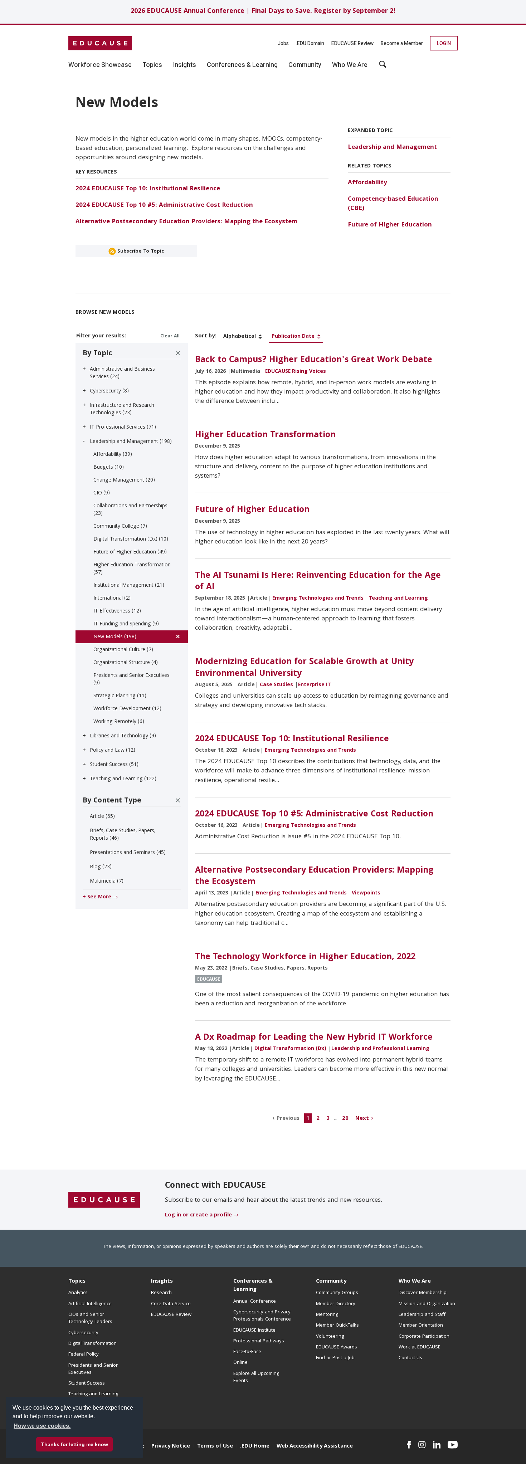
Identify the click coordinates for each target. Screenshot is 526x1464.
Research (161, 1293)
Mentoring (327, 1315)
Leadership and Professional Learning (380, 1049)
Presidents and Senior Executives (93, 1369)
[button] (417, 1447)
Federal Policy (83, 1354)
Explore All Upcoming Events (256, 1377)
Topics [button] (152, 65)
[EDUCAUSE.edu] (100, 43)
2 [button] (318, 1118)
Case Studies (276, 685)
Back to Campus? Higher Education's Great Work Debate (313, 360)
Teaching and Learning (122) (123, 779)
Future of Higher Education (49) (130, 552)
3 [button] (328, 1118)
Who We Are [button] (349, 65)
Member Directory (335, 1304)
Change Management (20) (124, 480)
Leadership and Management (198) (131, 442)
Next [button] (362, 1118)
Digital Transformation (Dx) (290, 1049)
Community (331, 1281)
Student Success (86, 1383)
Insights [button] (184, 65)
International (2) (112, 598)
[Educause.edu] (104, 1200)
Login (444, 43)
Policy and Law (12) (112, 750)
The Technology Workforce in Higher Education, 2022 (305, 957)
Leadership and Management (392, 147)
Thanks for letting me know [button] (74, 1444)
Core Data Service (171, 1304)
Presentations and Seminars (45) (128, 853)
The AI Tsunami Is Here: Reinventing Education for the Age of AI (318, 582)
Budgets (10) (108, 467)
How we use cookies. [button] (42, 1426)
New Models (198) (114, 637)
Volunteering (330, 1337)
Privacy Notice (170, 1446)
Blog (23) (101, 867)
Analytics (78, 1293)
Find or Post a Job (335, 1358)
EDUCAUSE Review (352, 43)
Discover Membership (423, 1293)
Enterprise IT (314, 685)
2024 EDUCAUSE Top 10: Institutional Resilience (148, 189)
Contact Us (410, 1358)
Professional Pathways (258, 1341)
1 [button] (308, 1118)
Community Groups (337, 1293)
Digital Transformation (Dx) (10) (130, 539)
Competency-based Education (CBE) (393, 204)
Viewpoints (366, 893)
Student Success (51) (114, 765)
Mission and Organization (427, 1304)
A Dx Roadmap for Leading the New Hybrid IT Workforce (314, 1038)
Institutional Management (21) (128, 585)
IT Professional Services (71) (123, 427)
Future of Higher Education (390, 225)
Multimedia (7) (106, 881)
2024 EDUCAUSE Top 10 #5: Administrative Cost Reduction (164, 205)
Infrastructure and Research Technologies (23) (122, 409)
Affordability (367, 183)
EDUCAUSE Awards (336, 1347)
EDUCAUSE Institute (254, 1330)
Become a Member (402, 43)
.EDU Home (254, 1446)
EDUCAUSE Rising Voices (295, 371)
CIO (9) (101, 493)
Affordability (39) (112, 454)
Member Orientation (421, 1325)
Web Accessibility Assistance (315, 1446)
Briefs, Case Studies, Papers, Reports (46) (122, 835)
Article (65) (102, 816)
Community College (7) (120, 526)
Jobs (283, 43)
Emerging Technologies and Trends (318, 598)
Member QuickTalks (337, 1325)
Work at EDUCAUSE (419, 1347)
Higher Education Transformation (265, 435)
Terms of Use (215, 1446)
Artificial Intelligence (90, 1304)
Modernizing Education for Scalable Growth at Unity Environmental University (304, 668)
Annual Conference (254, 1302)
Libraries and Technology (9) (123, 736)
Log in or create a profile (198, 1215)
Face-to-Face (247, 1352)
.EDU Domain (310, 43)
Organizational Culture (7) (123, 650)
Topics (77, 1281)
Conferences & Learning (253, 1285)
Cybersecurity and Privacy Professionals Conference (262, 1315)
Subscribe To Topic (140, 252)
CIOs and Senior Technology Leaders (90, 1318)
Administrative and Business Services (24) (122, 373)
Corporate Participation (424, 1337)
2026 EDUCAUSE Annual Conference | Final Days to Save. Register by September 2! (263, 11)
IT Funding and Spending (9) (126, 624)
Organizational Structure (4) (125, 663)
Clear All (170, 336)
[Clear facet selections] (177, 353)
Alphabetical (239, 336)
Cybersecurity (83, 1333)
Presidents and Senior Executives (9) (131, 680)
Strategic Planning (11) (119, 696)
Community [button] (304, 65)
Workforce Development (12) (127, 709)
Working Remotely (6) (118, 722)
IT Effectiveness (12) (117, 611)
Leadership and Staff (422, 1315)
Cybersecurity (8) (109, 391)
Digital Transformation (92, 1344)
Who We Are (415, 1281)
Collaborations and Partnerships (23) (130, 510)
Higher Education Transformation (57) (132, 569)
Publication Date (293, 336)
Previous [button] (288, 1118)
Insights (162, 1281)
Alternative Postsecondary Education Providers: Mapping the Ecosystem (186, 222)
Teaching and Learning (398, 598)
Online (240, 1363)
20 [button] (345, 1118)
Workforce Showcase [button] (100, 65)
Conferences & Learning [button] (242, 65)
